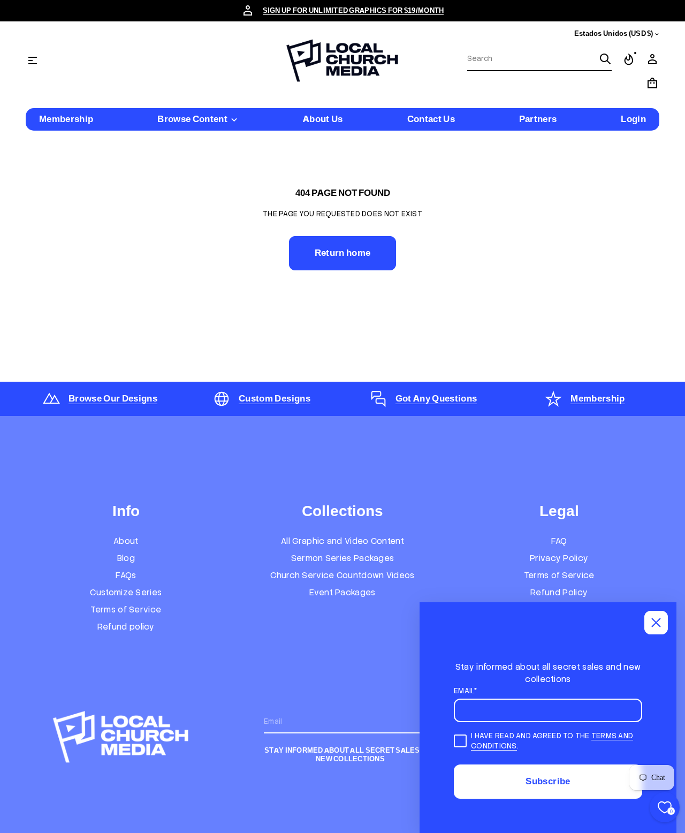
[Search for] (605, 58)
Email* (465, 690)
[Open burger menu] (32, 60)
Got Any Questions (436, 398)
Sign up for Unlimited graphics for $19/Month (353, 10)
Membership (597, 398)
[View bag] (652, 83)
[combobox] (531, 59)
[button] (539, 59)
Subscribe (548, 781)
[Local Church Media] (342, 60)
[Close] (656, 622)
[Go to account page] (652, 59)
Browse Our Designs (112, 398)
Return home (343, 253)
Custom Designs (274, 398)
